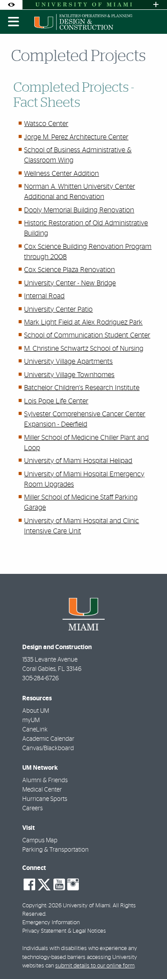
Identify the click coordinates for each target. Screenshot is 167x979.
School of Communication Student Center (87, 335)
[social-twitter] (44, 884)
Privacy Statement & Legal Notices (64, 931)
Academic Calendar (48, 739)
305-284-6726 (40, 678)
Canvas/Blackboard (48, 748)
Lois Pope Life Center (56, 401)
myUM (31, 720)
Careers (32, 808)
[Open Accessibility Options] (11, 4)
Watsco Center (46, 123)
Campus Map (39, 840)
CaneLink (35, 730)
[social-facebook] (29, 885)
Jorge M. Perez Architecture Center (76, 137)
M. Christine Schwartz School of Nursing (83, 348)
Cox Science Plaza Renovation (69, 269)
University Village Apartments (68, 361)
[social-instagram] (73, 885)
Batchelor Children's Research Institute (81, 387)
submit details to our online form (94, 966)
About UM (35, 711)
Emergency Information (51, 923)
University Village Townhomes (69, 374)
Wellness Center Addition (61, 173)
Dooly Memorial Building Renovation (79, 210)
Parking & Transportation (55, 850)
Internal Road (44, 296)
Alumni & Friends (45, 780)
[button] (147, 954)
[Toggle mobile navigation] (13, 21)
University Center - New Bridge (70, 283)
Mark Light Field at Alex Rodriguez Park (83, 322)
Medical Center (42, 790)
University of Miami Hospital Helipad (78, 460)
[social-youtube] (59, 885)
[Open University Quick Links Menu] (156, 4)
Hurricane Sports (44, 799)
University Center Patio (58, 309)
